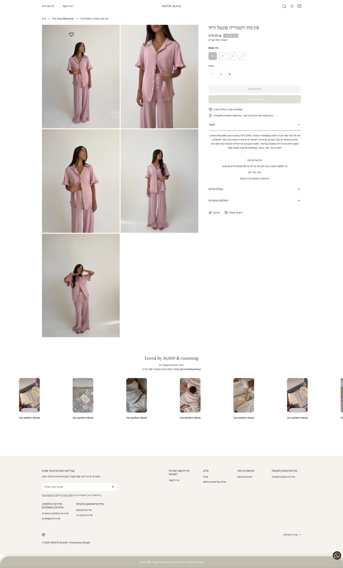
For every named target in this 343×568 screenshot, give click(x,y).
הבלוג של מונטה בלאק (214, 482)
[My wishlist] (292, 6)
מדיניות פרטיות (50, 495)
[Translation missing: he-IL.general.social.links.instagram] (43, 534)
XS (212, 55)
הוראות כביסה (244, 477)
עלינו (205, 477)
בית (44, 18)
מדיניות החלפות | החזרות (55, 513)
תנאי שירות (67, 495)
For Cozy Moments (63, 18)
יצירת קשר (174, 480)
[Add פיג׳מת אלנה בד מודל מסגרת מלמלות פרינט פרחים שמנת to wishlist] (71, 34)
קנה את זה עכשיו (254, 99)
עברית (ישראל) (290, 534)
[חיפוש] (284, 6)
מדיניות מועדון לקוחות (283, 477)
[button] (299, 6)
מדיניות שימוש (84, 510)
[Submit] (112, 487)
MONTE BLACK (59, 542)
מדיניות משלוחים (51, 518)
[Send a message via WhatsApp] (337, 555)
